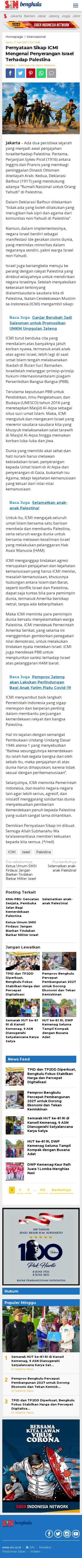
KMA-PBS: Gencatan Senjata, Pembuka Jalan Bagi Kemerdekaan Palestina (22, 907)
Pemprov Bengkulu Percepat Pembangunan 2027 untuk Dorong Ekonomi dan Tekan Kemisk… (40, 1383)
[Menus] (76, 5)
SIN (31, 1547)
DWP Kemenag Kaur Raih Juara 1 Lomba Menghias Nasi (49, 1168)
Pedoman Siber (14, 1551)
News (39, 65)
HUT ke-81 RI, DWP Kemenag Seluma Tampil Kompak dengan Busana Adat (57, 1028)
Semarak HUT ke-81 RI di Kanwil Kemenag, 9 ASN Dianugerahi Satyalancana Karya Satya (50, 1124)
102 (42, 1190)
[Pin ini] (30, 73)
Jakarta (16, 16)
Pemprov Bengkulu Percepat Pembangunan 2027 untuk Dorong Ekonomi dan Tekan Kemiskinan (48, 1101)
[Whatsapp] (41, 73)
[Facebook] (48, 1534)
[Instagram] (66, 1534)
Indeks (35, 1551)
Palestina (43, 852)
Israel (26, 852)
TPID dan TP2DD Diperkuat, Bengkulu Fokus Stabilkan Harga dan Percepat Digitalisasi (51, 1075)
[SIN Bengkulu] (24, 5)
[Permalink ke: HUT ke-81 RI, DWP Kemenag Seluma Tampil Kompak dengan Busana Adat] (59, 1008)
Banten (29, 16)
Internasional (26, 65)
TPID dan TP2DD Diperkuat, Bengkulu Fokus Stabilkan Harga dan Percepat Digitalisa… (42, 1404)
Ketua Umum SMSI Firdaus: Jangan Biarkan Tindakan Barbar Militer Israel (21, 870)
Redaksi (45, 1547)
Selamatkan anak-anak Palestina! (62, 866)
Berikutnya (61, 1190)
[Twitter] (57, 1534)
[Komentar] (51, 73)
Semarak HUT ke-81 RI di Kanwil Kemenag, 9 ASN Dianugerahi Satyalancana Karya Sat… (37, 1361)
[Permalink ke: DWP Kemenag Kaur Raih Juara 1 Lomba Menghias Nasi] (15, 1171)
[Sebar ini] (10, 73)
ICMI (12, 852)
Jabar (41, 16)
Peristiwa (49, 65)
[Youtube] (75, 1534)
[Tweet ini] (20, 73)
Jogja (66, 16)
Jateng (54, 16)
